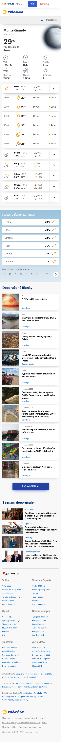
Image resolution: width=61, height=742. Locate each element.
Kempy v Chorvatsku (10, 648)
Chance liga (7, 617)
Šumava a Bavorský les (11, 655)
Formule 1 (6, 632)
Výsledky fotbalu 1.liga (11, 621)
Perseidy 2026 (45, 674)
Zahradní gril (36, 687)
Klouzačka (6, 687)
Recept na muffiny (39, 621)
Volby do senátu (8, 601)
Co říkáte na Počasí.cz (12, 718)
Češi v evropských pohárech (25, 677)
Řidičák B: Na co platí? (41, 659)
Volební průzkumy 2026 (11, 590)
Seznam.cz (44, 4)
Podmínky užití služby (34, 718)
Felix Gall (35, 601)
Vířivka (45, 687)
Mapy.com (20, 674)
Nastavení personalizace (30, 727)
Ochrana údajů (9, 722)
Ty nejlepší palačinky (40, 617)
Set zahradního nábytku (20, 687)
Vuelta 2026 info (38, 586)
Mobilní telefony (26, 693)
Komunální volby (8, 604)
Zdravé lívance (38, 624)
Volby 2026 (6, 586)
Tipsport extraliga (9, 624)
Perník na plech (38, 635)
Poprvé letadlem (8, 651)
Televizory (41, 697)
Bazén (15, 684)
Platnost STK (37, 666)
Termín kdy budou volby (11, 597)
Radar (44, 722)
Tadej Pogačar (37, 597)
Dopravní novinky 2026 (41, 655)
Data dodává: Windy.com (28, 722)
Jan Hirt (35, 593)
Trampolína (38, 684)
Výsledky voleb (8, 593)
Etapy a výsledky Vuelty (41, 590)
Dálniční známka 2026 (41, 651)
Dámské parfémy (9, 697)
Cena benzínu (7, 677)
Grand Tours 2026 (39, 604)
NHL (4, 635)
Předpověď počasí (32, 674)
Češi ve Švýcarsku (9, 659)
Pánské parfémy (21, 700)
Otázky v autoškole (39, 662)
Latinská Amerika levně (11, 662)
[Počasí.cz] (12, 12)
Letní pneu (21, 697)
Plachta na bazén (26, 684)
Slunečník (48, 684)
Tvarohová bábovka (39, 628)
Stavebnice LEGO (41, 693)
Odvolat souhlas (9, 727)
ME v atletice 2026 (9, 628)
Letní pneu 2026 (38, 648)
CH (48, 274)
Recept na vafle (38, 632)
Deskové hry (31, 697)
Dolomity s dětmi (9, 666)
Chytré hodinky (8, 700)
